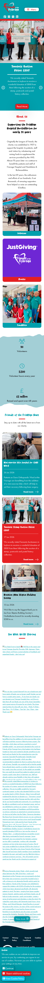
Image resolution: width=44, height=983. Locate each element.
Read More (22, 106)
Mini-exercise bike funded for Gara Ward (21, 464)
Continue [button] (9, 968)
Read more (28, 491)
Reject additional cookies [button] (18, 973)
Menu (33, 9)
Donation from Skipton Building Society (20, 596)
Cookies (38, 938)
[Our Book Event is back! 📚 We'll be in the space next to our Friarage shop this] (22, 650)
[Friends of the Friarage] (11, 7)
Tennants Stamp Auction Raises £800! (19, 529)
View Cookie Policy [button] (14, 978)
